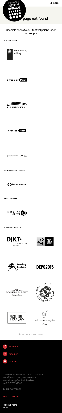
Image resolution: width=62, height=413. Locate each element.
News (5, 407)
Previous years (10, 404)
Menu (56, 3)
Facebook (13, 346)
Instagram (13, 353)
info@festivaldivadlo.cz (23, 380)
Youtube (13, 361)
